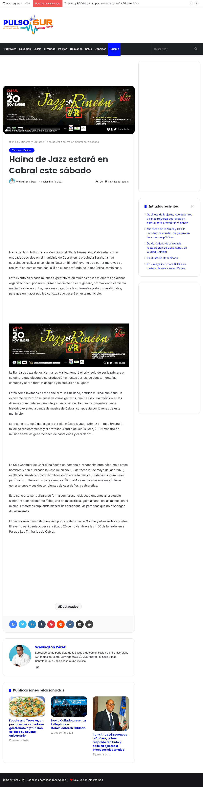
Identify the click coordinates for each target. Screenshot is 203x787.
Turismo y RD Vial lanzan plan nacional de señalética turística (101, 3)
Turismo (114, 48)
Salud (88, 48)
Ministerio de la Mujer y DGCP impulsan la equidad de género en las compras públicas (168, 233)
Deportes (100, 48)
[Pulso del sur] (28, 25)
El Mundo (50, 48)
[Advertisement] (135, 20)
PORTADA (10, 48)
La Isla (37, 48)
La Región (25, 48)
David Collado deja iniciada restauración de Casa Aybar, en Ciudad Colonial (167, 247)
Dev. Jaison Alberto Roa (88, 779)
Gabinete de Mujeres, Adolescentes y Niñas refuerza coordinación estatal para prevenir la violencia (169, 218)
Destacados (69, 606)
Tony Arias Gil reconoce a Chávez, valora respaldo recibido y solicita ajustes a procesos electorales (110, 742)
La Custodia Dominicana (162, 258)
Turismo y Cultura (31, 141)
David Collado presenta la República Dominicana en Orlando (68, 724)
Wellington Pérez (26, 181)
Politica (62, 48)
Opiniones (76, 48)
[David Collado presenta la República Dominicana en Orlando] (69, 706)
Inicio (15, 141)
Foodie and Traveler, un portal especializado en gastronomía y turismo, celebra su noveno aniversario (26, 728)
